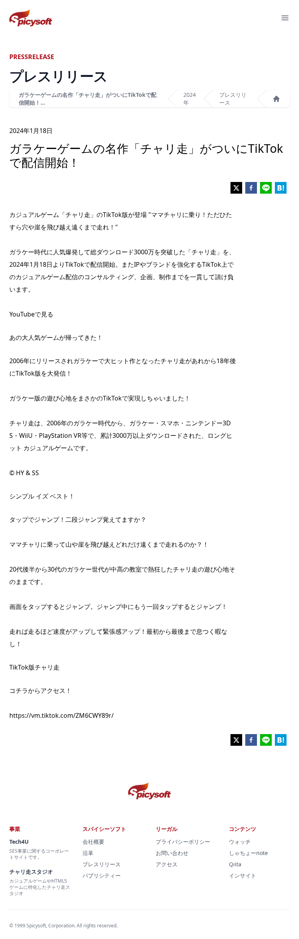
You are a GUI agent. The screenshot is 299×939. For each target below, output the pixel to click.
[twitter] (236, 188)
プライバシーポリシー (183, 841)
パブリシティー (102, 875)
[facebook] (251, 188)
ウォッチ (240, 841)
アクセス (167, 864)
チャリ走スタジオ (31, 871)
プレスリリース (232, 98)
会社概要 (93, 841)
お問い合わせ (172, 853)
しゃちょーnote (248, 853)
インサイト (242, 875)
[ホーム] (276, 99)
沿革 (88, 853)
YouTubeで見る (31, 314)
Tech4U (19, 841)
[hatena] (281, 188)
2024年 (189, 98)
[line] (266, 188)
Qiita (235, 864)
